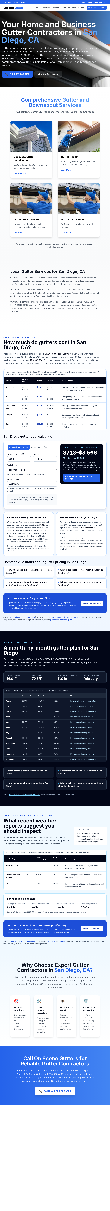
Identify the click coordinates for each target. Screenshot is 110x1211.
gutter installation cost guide (61, 620)
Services (55, 8)
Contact (81, 8)
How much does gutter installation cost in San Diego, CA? (29, 571)
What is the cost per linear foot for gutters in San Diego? (80, 571)
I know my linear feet (39, 447)
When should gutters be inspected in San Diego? (26, 772)
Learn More (20, 173)
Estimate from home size (18, 447)
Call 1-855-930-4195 (17, 74)
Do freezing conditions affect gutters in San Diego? (80, 772)
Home (37, 8)
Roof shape (26, 469)
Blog (74, 8)
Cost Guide (65, 8)
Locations (46, 8)
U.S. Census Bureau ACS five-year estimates (61, 617)
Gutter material (30, 485)
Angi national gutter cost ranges (22, 617)
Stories (36, 454)
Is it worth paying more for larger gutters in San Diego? (79, 583)
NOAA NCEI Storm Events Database (23, 941)
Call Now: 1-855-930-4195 (55, 1091)
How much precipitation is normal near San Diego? (27, 784)
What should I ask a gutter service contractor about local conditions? (81, 784)
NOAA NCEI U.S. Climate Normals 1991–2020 (24, 794)
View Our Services (48, 74)
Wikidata (62, 941)
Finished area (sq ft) (15, 454)
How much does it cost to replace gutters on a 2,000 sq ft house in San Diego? (28, 583)
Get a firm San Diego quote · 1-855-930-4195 (80, 477)
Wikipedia (51, 941)
